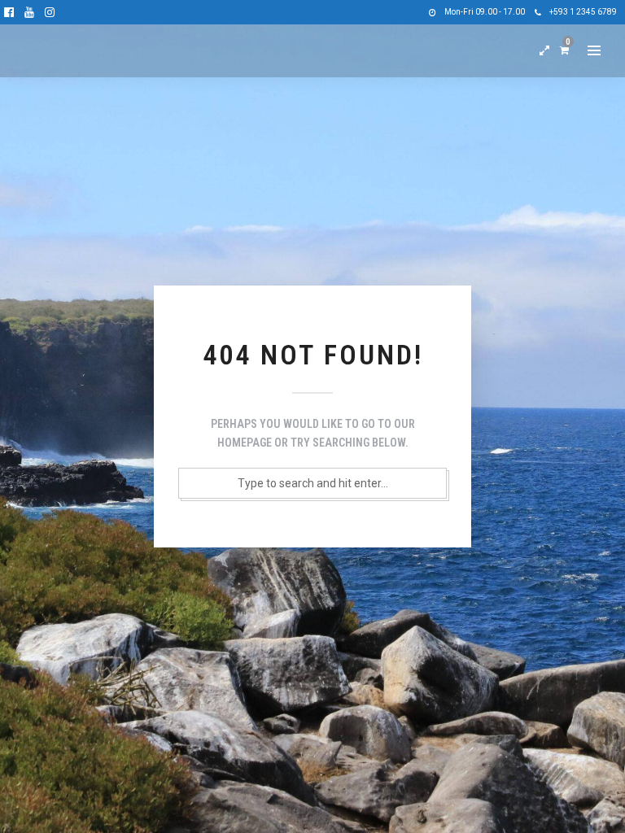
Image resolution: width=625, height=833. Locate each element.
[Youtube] (29, 12)
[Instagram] (50, 12)
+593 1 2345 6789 (583, 11)
